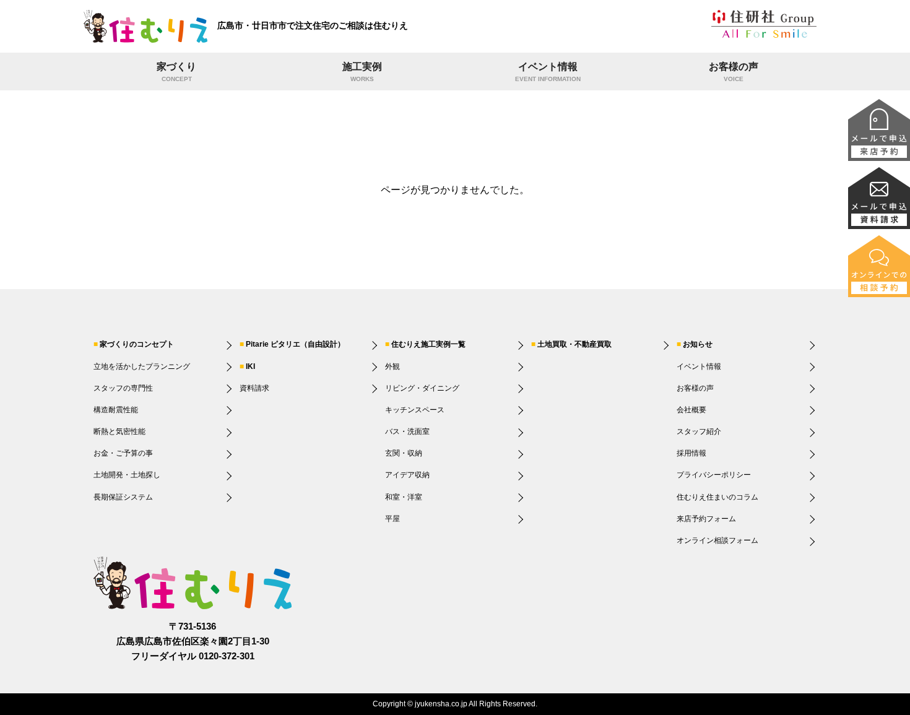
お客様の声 (733, 72)
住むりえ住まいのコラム (717, 497)
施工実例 (362, 72)
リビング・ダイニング (422, 388)
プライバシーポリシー (714, 474)
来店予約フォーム (706, 518)
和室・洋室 (403, 497)
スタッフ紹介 (699, 431)
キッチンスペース (414, 409)
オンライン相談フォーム (717, 540)
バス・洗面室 (407, 431)
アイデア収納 (407, 474)
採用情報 (691, 453)
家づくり (176, 72)
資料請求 (254, 388)
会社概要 (691, 409)
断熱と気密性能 (119, 431)
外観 (392, 366)
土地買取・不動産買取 (574, 344)
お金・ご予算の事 (123, 453)
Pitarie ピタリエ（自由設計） (295, 344)
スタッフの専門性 (123, 388)
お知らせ (698, 344)
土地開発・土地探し (126, 474)
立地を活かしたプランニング (141, 366)
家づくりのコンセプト (137, 344)
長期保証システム (123, 497)
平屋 (392, 518)
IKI (250, 366)
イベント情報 (548, 72)
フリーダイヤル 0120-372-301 (192, 656)
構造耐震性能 (115, 409)
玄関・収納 (403, 453)
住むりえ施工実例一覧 (428, 344)
